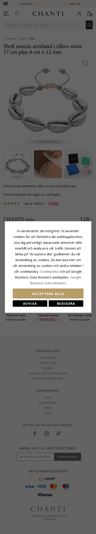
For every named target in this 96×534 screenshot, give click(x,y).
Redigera (66, 303)
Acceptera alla (48, 293)
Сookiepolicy (50, 271)
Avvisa (30, 303)
